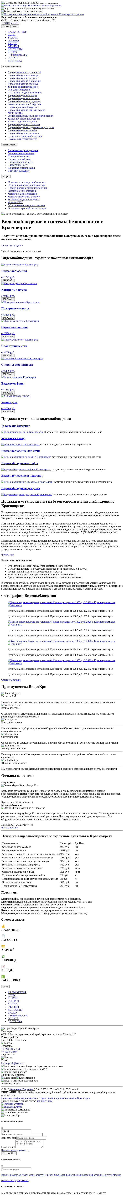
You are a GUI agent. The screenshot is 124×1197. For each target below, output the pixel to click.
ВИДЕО (12, 52)
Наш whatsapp (16, 1103)
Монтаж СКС (15, 202)
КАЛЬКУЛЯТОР (17, 31)
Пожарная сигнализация (21, 167)
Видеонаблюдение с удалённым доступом (31, 127)
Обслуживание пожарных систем (26, 205)
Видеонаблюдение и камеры (23, 75)
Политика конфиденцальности (15, 1150)
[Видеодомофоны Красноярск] (18, 377)
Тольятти (39, 1174)
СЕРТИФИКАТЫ (18, 55)
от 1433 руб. (8, 389)
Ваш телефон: (8, 1137)
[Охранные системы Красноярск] (20, 321)
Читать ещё (7, 554)
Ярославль (96, 1174)
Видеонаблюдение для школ (23, 133)
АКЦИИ (12, 43)
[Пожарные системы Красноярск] (20, 302)
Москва (117, 1174)
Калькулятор (15, 1106)
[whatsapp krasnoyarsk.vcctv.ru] (4, 1103)
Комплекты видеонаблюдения (24, 104)
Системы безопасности (20, 162)
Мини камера (15, 112)
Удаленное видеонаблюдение (24, 118)
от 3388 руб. (8, 314)
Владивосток (82, 1174)
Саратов (16, 1174)
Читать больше (9, 827)
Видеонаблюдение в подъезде (24, 101)
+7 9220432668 (9, 1051)
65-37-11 (10, 23)
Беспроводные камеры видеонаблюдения (30, 115)
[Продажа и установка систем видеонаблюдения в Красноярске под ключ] (42, 14)
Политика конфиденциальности (19, 1098)
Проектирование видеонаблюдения (27, 188)
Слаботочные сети (18, 164)
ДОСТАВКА (15, 60)
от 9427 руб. (8, 295)
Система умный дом (19, 159)
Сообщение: (8, 1147)
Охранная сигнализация (21, 153)
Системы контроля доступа (23, 150)
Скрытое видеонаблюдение (23, 107)
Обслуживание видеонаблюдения (26, 185)
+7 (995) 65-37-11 (10, 1048)
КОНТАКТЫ (15, 49)
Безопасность (9, 145)
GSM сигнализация (18, 170)
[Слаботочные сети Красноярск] (19, 339)
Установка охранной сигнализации (27, 208)
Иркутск (107, 1174)
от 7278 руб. (8, 333)
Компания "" (22, 1089)
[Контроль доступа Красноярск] (19, 283)
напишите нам (44, 1101)
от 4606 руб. (8, 352)
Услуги (6, 176)
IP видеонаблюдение (19, 89)
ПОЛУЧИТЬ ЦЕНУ (12, 245)
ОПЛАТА (13, 58)
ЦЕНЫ (12, 34)
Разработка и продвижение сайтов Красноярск (64, 1098)
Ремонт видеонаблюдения (22, 190)
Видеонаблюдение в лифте (22, 95)
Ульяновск (59, 1174)
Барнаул (70, 1174)
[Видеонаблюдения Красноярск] (19, 264)
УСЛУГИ (13, 37)
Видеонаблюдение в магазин (24, 98)
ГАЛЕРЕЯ (13, 40)
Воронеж (6, 1174)
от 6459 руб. (8, 371)
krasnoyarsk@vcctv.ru (12, 1063)
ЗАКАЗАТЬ (8, 280)
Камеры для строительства (22, 139)
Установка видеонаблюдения (24, 199)
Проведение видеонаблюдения (25, 136)
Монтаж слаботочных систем (24, 196)
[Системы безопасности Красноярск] (22, 358)
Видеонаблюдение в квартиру (24, 81)
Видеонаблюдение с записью (24, 124)
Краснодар (27, 1174)
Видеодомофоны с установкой (24, 72)
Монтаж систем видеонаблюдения (27, 182)
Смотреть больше (11, 679)
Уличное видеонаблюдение (23, 86)
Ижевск (49, 1174)
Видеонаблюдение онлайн (22, 130)
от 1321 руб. (8, 277)
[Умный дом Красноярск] (15, 395)
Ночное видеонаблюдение (22, 121)
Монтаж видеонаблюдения (22, 193)
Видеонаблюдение (12, 66)
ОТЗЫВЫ (13, 46)
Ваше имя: (7, 1134)
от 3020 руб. (8, 408)
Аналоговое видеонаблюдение (24, 92)
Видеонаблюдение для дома (23, 83)
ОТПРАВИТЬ (9, 1153)
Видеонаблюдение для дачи (23, 78)
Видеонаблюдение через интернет (26, 110)
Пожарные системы (19, 156)
